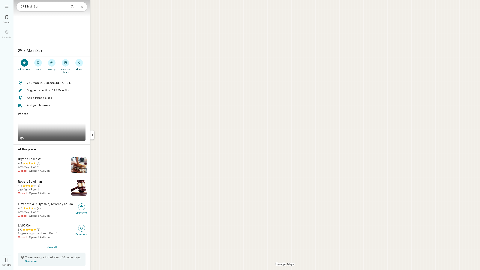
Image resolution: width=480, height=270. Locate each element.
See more (31, 261)
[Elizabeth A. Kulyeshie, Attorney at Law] (52, 210)
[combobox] (44, 6)
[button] (52, 83)
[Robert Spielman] (52, 188)
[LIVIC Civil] (52, 231)
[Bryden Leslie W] (52, 165)
